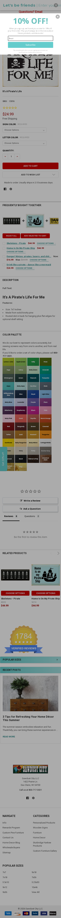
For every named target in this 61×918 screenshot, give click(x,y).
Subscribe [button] (30, 45)
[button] (58, 17)
